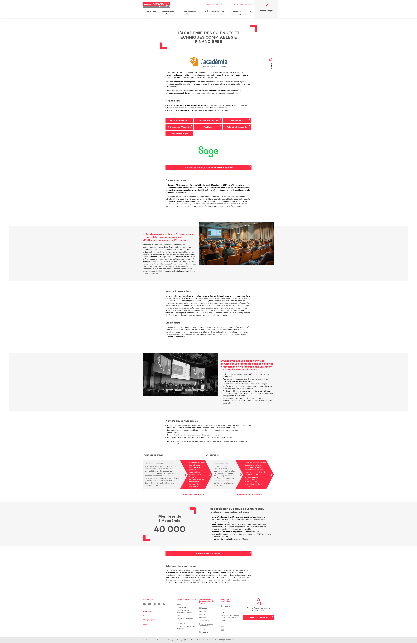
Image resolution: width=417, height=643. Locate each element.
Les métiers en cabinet (190, 12)
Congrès (227, 4)
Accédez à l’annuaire (258, 617)
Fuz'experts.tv (208, 621)
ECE (230, 630)
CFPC (186, 615)
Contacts (147, 611)
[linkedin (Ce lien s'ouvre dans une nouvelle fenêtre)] (154, 604)
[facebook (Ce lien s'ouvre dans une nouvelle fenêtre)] (144, 604)
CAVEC (223, 620)
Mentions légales (190, 640)
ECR (222, 624)
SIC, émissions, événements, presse (237, 12)
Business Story (237, 4)
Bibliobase (208, 617)
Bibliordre (208, 611)
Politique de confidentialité (205, 640)
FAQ (145, 616)
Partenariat (248, 4)
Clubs (186, 604)
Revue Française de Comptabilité (208, 624)
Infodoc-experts (186, 607)
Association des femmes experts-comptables (230, 616)
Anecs (230, 609)
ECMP (230, 627)
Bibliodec (208, 614)
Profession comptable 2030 (185, 619)
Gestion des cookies (149, 640)
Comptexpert (149, 620)
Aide (145, 624)
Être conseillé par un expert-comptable (215, 12)
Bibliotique (208, 608)
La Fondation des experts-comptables (186, 627)
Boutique (219, 4)
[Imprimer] (271, 60)
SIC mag (202, 629)
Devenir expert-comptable (168, 12)
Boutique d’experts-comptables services (184, 611)
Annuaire (210, 4)
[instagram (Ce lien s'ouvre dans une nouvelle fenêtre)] (159, 604)
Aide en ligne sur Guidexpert (175, 640)
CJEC (230, 612)
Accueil (145, 21)
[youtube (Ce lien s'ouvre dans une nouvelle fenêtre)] (149, 604)
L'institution (151, 11)
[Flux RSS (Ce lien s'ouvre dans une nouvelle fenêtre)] (163, 604)
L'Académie (186, 623)
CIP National (230, 606)
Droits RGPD (219, 640)
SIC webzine (203, 632)
